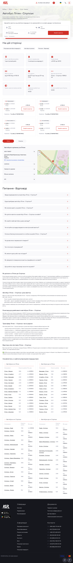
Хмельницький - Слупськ (46, 460)
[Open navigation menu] (69, 3)
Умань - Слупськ (43, 432)
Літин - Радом (8, 406)
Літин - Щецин (8, 403)
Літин (16, 9)
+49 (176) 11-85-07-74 (55, 541)
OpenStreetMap (60, 173)
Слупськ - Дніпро (9, 490)
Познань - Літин (43, 400)
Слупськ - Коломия (9, 440)
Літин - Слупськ (8, 400)
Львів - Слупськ (43, 428)
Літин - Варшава (9, 377)
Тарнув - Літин (43, 380)
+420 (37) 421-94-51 (55, 532)
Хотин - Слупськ (43, 446)
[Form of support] (65, 560)
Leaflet (54, 173)
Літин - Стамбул (9, 374)
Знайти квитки (58, 33)
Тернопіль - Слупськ (44, 469)
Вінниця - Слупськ (44, 437)
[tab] (8, 141)
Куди (41, 26)
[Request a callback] (70, 560)
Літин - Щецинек (9, 412)
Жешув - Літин (43, 374)
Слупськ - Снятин (9, 431)
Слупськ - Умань (8, 435)
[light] (54, 3)
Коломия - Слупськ (44, 455)
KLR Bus (5, 9)
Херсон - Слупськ (44, 487)
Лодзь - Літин (43, 406)
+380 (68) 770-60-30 (55, 526)
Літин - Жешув (8, 371)
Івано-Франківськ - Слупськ (47, 441)
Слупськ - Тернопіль (10, 453)
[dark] (56, 3)
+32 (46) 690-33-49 (55, 535)
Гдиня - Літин (42, 388)
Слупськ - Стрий (9, 481)
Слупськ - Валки (8, 485)
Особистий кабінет (44, 3)
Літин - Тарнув (8, 380)
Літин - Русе (7, 394)
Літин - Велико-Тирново (11, 391)
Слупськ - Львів (8, 428)
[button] (6, 36)
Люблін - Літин (43, 394)
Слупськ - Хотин (8, 472)
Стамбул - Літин (43, 377)
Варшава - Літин (43, 371)
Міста (10, 9)
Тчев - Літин (42, 397)
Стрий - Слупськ (43, 478)
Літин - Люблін (8, 397)
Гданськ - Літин (43, 409)
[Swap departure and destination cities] (36, 27)
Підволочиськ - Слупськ (46, 491)
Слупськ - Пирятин (9, 476)
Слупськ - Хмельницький (11, 444)
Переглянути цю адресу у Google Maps (15, 160)
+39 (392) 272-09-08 (55, 546)
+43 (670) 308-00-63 (55, 544)
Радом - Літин (43, 412)
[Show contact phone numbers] (65, 2)
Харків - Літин (43, 386)
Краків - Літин (43, 383)
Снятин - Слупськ (44, 473)
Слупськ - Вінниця (9, 467)
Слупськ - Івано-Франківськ (12, 458)
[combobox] (21, 28)
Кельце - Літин (43, 391)
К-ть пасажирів (33, 32)
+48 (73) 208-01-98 (54, 529)
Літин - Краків (8, 386)
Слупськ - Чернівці (9, 449)
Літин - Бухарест (9, 388)
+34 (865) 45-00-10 (55, 538)
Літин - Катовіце (9, 383)
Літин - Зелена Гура (10, 409)
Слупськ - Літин (43, 403)
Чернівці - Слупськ (44, 464)
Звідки (9, 26)
